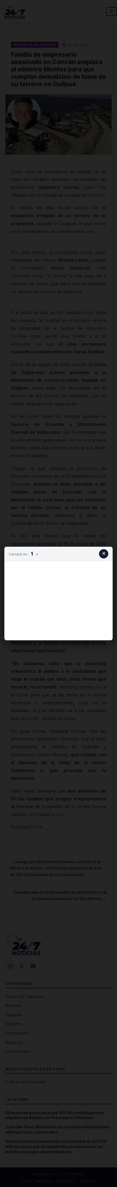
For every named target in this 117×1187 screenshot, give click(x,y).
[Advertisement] (58, 600)
